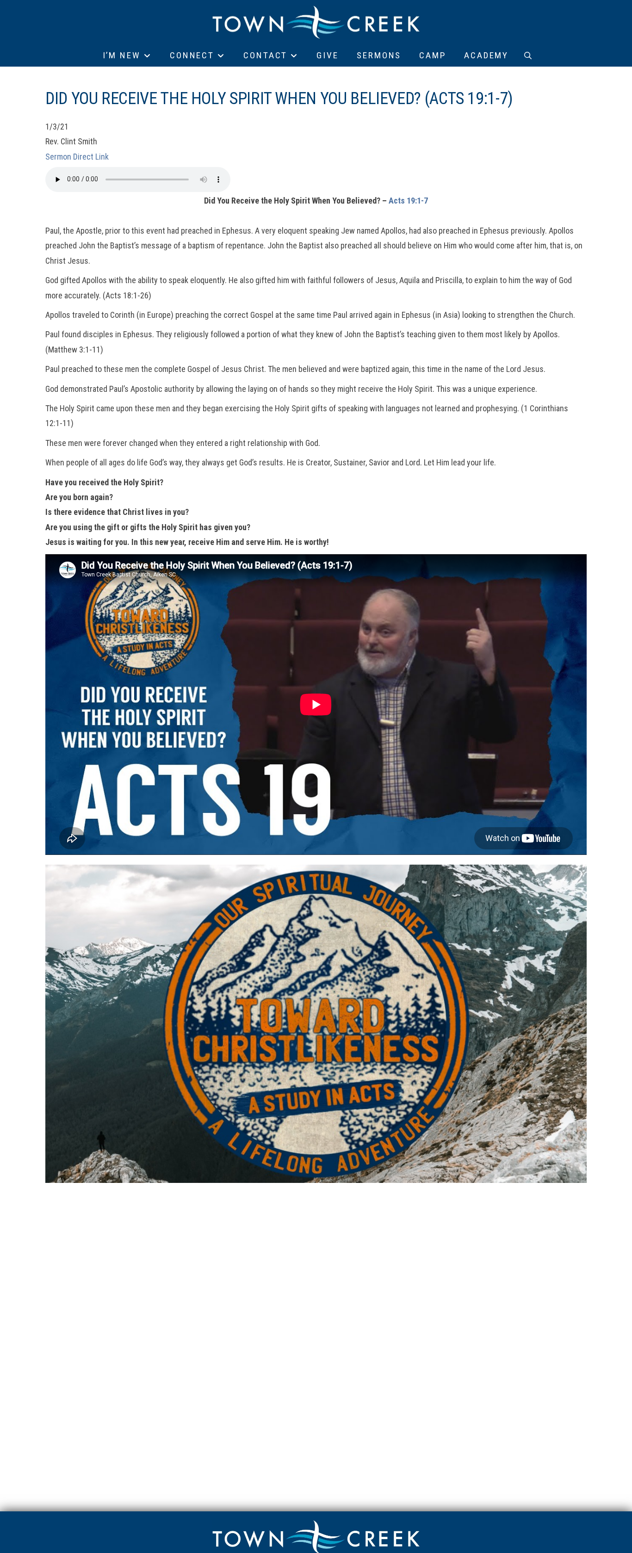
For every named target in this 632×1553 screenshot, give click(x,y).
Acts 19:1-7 (408, 200)
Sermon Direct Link (77, 156)
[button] (528, 55)
